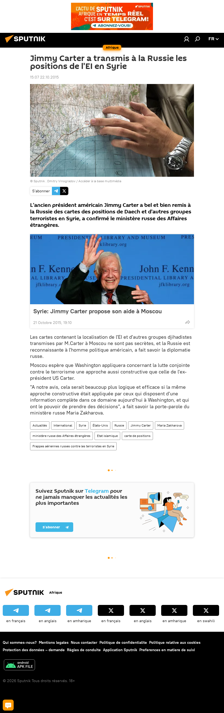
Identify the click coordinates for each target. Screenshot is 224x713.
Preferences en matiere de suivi (167, 649)
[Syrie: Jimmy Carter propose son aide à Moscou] (112, 269)
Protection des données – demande (34, 649)
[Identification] (186, 38)
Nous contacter (84, 642)
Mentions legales (54, 642)
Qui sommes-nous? (20, 642)
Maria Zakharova (169, 425)
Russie (119, 425)
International (63, 425)
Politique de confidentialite (123, 642)
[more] (187, 322)
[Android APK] (19, 665)
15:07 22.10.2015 (44, 77)
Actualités (40, 425)
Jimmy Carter (141, 425)
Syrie (82, 425)
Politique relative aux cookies (175, 642)
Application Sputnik (120, 649)
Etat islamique (107, 436)
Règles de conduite (84, 649)
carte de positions (137, 436)
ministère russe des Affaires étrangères (61, 436)
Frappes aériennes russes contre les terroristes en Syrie (73, 446)
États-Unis (100, 425)
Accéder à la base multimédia (99, 181)
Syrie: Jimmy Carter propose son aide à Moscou (97, 311)
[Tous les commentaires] (8, 705)
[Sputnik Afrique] (27, 43)
